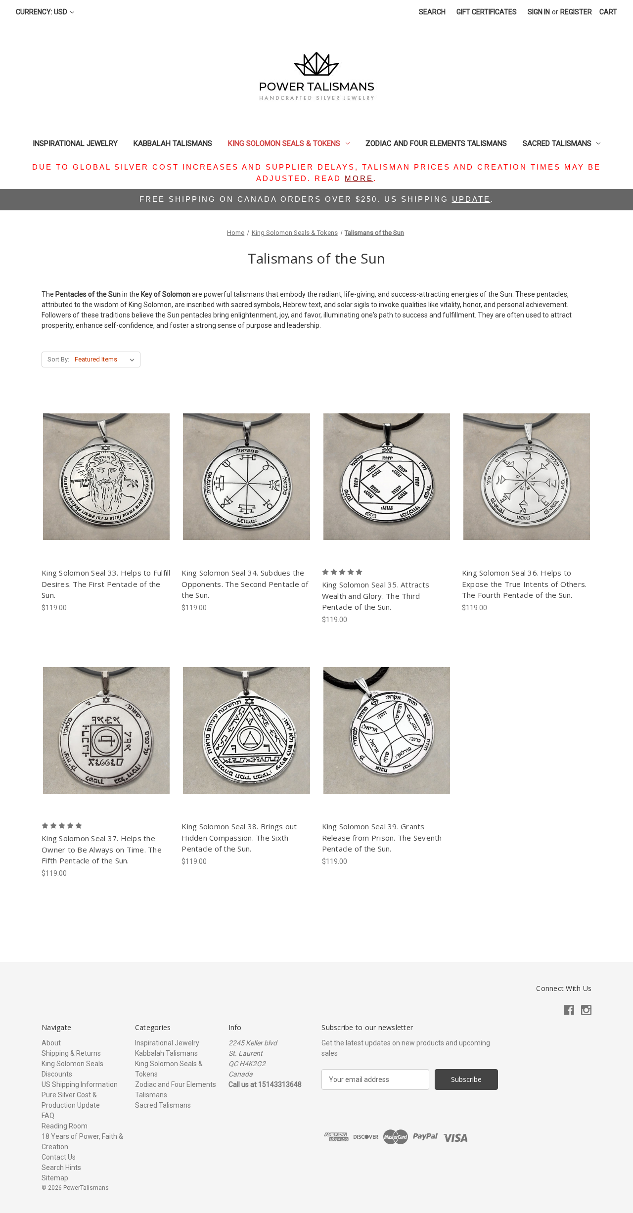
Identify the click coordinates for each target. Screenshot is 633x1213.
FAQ (48, 1116)
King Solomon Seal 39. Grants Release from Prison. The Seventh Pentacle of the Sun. (382, 837)
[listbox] (106, 359)
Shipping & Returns (71, 1053)
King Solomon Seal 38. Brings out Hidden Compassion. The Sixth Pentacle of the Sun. (239, 837)
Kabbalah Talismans (173, 143)
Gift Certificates (486, 12)
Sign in (539, 12)
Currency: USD (42, 12)
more (359, 178)
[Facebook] (569, 1010)
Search (432, 12)
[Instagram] (586, 1010)
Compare (103, 477)
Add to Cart (106, 494)
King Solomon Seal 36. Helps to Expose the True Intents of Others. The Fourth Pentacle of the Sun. (524, 584)
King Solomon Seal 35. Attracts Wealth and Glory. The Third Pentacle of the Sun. (376, 596)
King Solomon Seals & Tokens (284, 143)
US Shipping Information (80, 1084)
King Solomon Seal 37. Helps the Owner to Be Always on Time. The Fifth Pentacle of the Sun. (102, 849)
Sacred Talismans (557, 143)
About (51, 1043)
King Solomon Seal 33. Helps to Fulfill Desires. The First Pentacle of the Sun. (106, 584)
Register (576, 12)
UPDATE (471, 199)
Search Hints (61, 1167)
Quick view (105, 459)
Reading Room (65, 1126)
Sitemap (55, 1178)
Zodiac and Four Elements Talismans (436, 143)
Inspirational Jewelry (75, 143)
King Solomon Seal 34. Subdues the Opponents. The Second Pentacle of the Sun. (244, 584)
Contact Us (59, 1157)
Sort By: (58, 359)
